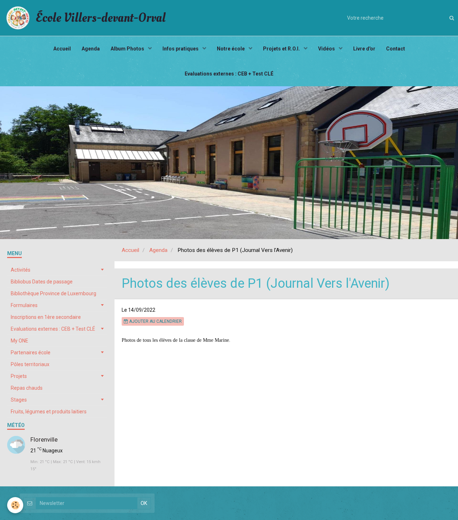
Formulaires (24, 305)
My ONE (19, 341)
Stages (19, 400)
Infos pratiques (181, 49)
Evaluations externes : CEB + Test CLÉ (229, 74)
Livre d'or (364, 49)
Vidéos (327, 49)
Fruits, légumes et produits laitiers (49, 411)
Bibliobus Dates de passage (42, 282)
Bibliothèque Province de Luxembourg (53, 293)
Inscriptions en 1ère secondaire (46, 317)
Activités (20, 270)
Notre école (231, 49)
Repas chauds (27, 388)
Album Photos (128, 49)
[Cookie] (15, 505)
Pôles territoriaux (30, 364)
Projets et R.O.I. (282, 49)
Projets (19, 376)
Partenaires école (30, 352)
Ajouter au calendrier (155, 321)
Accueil (62, 49)
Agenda (91, 49)
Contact (395, 49)
